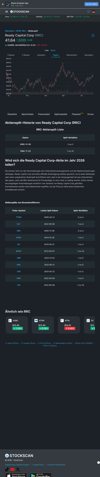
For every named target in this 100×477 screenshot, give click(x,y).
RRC (19, 231)
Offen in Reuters (50, 346)
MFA (19, 278)
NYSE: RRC (21, 31)
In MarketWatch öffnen (63, 343)
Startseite (9, 31)
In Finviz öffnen (44, 343)
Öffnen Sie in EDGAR (83, 343)
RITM (18, 237)
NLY (18, 224)
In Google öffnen (28, 343)
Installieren (91, 4)
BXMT (18, 251)
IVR (18, 285)
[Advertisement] (50, 104)
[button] (6, 11)
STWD (41, 320)
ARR (19, 258)
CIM (18, 271)
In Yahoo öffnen (12, 343)
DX (18, 244)
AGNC (15, 320)
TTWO (18, 217)
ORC (19, 265)
